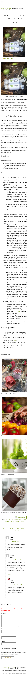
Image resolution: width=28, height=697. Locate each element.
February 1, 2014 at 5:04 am (14, 541)
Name (3, 628)
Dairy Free (7, 519)
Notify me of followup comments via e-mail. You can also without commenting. (13, 653)
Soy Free (12, 521)
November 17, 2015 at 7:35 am (15, 559)
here (11, 333)
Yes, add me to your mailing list (8, 648)
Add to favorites (8, 58)
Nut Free (19, 519)
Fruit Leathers (8, 8)
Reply (9, 552)
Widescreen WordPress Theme (8, 667)
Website (3, 641)
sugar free (17, 521)
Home (2, 8)
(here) (18, 311)
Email (3, 635)
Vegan (22, 521)
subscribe (6, 654)
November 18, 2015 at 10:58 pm (16, 585)
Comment (4, 613)
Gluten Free (14, 519)
